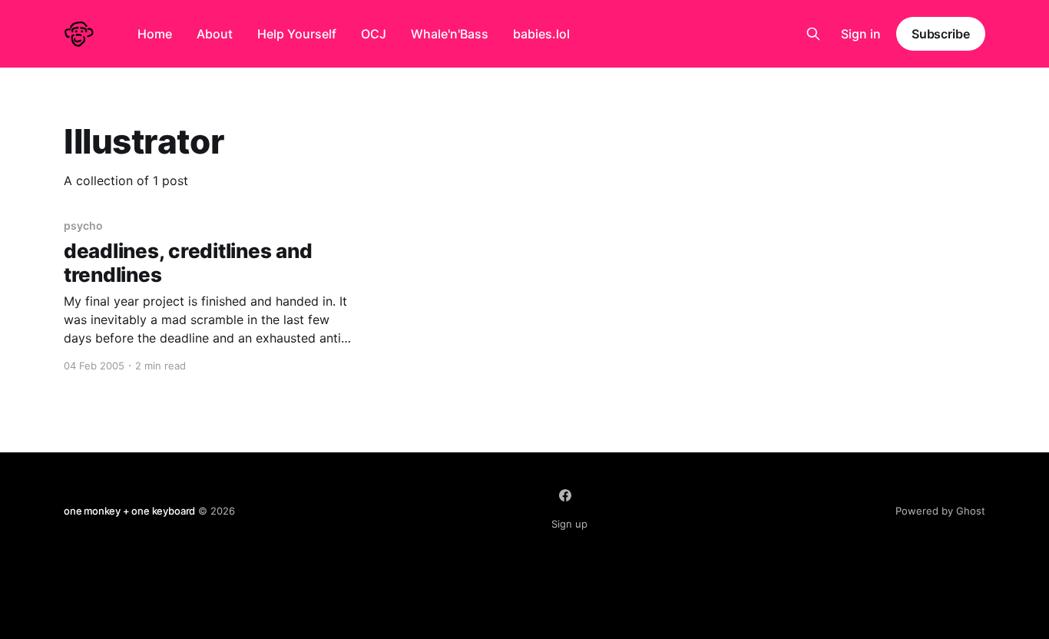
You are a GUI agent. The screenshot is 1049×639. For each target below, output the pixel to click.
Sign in (861, 33)
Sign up (569, 524)
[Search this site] (813, 34)
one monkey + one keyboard (129, 511)
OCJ (373, 33)
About (215, 33)
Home (154, 33)
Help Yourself (296, 33)
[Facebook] (565, 495)
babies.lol (541, 33)
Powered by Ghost (940, 511)
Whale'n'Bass (449, 33)
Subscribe (941, 33)
